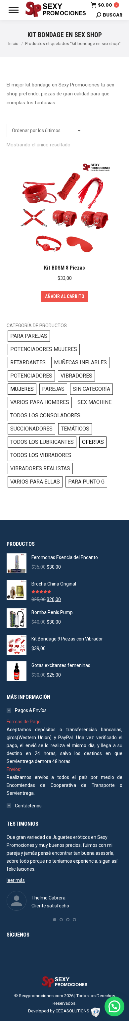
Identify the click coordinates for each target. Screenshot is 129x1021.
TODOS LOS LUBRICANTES (42, 442)
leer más (16, 880)
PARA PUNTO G (86, 482)
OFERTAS (93, 442)
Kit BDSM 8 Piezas (64, 268)
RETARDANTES (28, 362)
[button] (54, 919)
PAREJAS (53, 389)
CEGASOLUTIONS (72, 1010)
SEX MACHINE (94, 402)
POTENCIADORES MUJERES (43, 349)
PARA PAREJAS (28, 336)
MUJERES (22, 389)
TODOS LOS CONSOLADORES (45, 415)
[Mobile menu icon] (14, 10)
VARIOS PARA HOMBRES (39, 402)
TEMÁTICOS (75, 429)
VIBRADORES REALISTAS (40, 468)
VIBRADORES (76, 376)
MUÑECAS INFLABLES (80, 362)
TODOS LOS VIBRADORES (40, 455)
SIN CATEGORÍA (91, 389)
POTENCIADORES (31, 376)
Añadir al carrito (64, 296)
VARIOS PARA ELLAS (35, 482)
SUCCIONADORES (31, 429)
